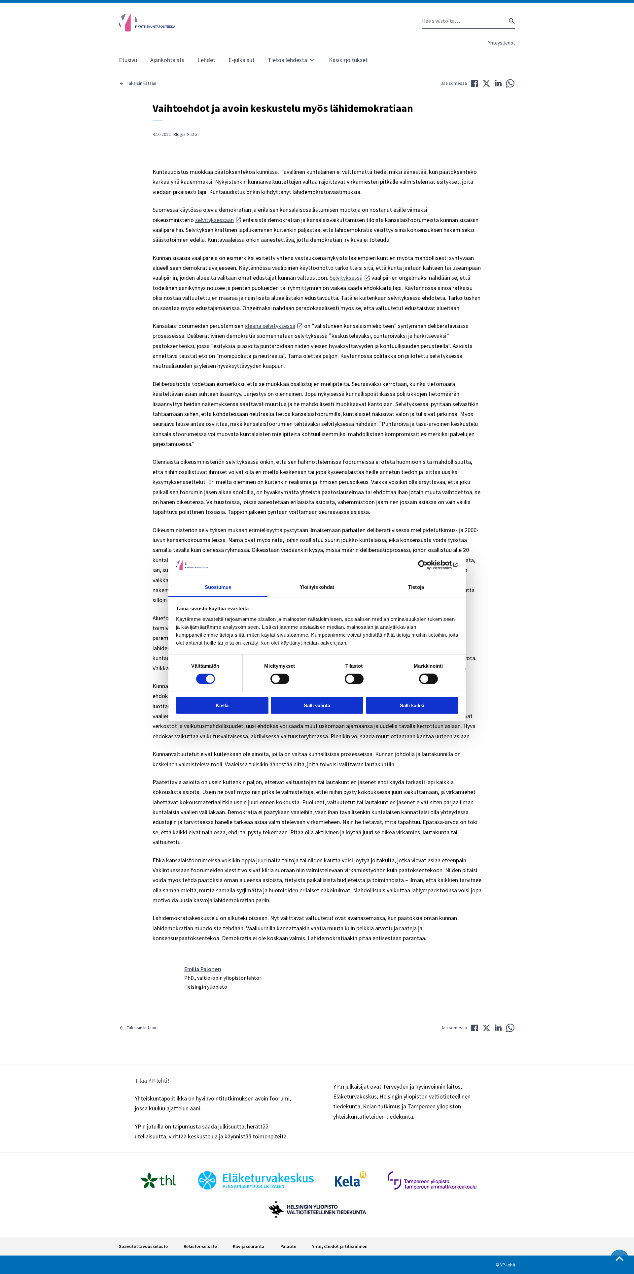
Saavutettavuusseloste (143, 1246)
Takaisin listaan (141, 83)
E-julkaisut (242, 60)
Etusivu (128, 60)
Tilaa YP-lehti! (152, 1080)
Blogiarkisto (185, 134)
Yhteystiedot (501, 43)
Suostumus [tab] (218, 587)
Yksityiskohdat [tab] (317, 587)
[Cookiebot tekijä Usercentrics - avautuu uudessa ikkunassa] (429, 565)
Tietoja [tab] (416, 587)
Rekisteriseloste (200, 1246)
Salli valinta (317, 705)
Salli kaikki (412, 705)
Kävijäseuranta (248, 1246)
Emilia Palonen (202, 969)
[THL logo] (158, 1180)
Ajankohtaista (167, 60)
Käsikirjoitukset (348, 60)
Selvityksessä (346, 277)
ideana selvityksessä (270, 326)
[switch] (279, 679)
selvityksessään (214, 220)
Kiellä (222, 705)
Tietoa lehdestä (287, 60)
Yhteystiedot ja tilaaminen (340, 1246)
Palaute (288, 1246)
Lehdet (206, 60)
